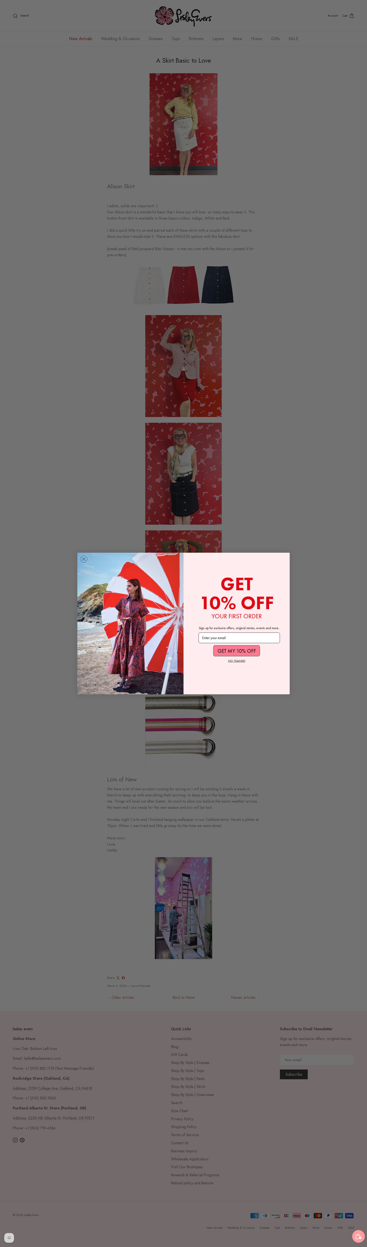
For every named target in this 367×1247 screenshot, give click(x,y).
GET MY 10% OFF (236, 651)
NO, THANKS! (236, 661)
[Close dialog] (84, 559)
